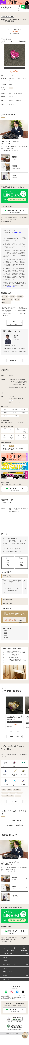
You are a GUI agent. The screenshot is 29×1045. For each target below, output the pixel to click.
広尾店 (5, 635)
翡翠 (4, 789)
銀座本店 (11, 96)
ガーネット (5, 792)
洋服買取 (5, 409)
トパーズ (18, 795)
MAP (11, 400)
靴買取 (5, 412)
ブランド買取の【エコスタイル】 (6, 10)
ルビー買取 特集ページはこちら (14, 323)
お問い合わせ (6, 979)
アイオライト (17, 789)
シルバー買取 (14, 415)
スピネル (20, 792)
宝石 (11, 88)
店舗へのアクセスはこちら (14, 402)
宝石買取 (20, 10)
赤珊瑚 (9, 789)
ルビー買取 (16, 10)
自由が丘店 (6, 637)
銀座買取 (17, 299)
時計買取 (23, 409)
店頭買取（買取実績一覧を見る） (16, 93)
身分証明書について (6, 221)
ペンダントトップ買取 (7, 299)
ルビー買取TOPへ (14, 736)
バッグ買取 (14, 409)
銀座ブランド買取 (6, 302)
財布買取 (5, 415)
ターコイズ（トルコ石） (8, 795)
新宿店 (5, 630)
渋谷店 (5, 633)
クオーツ (13, 792)
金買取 (23, 412)
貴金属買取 (20, 296)
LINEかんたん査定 (7, 971)
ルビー (10, 84)
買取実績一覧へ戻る (14, 360)
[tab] (9, 731)
